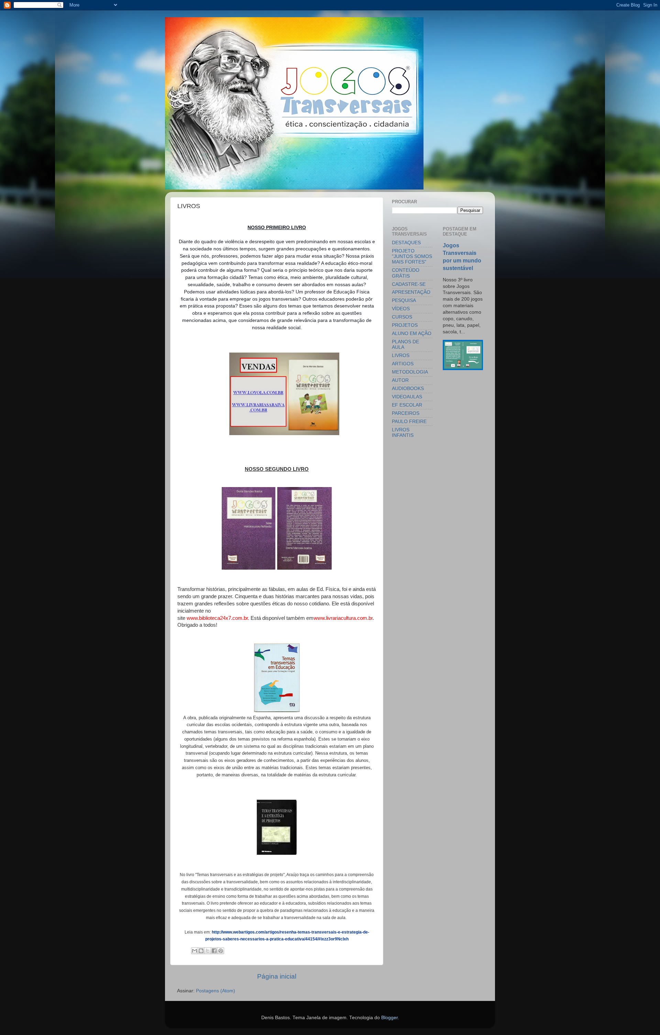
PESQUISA (404, 300)
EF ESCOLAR (407, 405)
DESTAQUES (406, 242)
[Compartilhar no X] (207, 950)
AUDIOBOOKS (408, 388)
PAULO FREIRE (409, 421)
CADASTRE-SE (409, 284)
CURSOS (402, 317)
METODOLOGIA (410, 372)
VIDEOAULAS (407, 396)
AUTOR (400, 380)
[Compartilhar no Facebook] (214, 950)
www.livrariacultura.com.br (343, 618)
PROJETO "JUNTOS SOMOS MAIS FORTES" (412, 256)
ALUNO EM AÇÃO (411, 333)
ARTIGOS (403, 363)
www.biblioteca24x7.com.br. (218, 618)
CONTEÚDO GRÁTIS (405, 273)
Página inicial (276, 976)
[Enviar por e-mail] (194, 950)
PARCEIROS (405, 413)
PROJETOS (405, 325)
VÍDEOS (401, 308)
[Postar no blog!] (201, 950)
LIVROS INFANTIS (403, 432)
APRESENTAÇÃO (411, 292)
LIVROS (400, 355)
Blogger (389, 1017)
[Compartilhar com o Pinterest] (220, 950)
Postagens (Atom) (215, 990)
